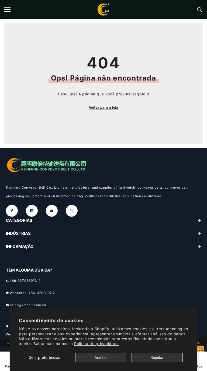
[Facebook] (12, 211)
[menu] (7, 9)
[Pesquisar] (199, 9)
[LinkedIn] (32, 211)
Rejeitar (157, 357)
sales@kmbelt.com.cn (28, 305)
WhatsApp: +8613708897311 (34, 293)
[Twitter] (72, 211)
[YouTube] (52, 211)
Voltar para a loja (103, 107)
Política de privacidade (96, 343)
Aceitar (101, 357)
